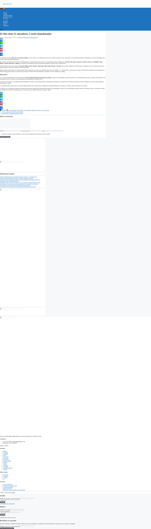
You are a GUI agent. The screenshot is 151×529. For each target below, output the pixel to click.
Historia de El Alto (7, 17)
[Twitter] (53, 44)
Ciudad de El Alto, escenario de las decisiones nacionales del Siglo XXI (18, 186)
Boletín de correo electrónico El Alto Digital (14, 490)
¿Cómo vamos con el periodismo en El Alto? (12, 112)
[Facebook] (53, 39)
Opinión (5, 14)
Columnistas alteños (8, 487)
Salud (4, 455)
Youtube (5, 477)
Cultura (5, 463)
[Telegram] (53, 47)
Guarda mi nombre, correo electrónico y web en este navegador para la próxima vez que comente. (26, 134)
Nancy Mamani (45, 110)
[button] (1, 30)
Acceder (13, 517)
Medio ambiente (7, 461)
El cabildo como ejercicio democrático (9, 181)
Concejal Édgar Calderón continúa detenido (12, 113)
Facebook (5, 476)
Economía (5, 19)
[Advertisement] (22, 150)
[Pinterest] (53, 49)
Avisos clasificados (8, 484)
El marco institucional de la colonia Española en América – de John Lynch (18, 177)
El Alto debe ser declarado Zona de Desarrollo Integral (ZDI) (15, 185)
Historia (5, 462)
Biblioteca (5, 22)
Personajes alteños (7, 15)
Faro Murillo (20, 110)
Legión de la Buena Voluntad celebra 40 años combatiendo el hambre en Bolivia (20, 179)
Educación (5, 456)
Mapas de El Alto (7, 488)
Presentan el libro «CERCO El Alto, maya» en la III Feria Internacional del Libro (20, 182)
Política (5, 451)
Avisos (5, 24)
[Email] (53, 52)
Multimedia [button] (6, 25)
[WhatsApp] (53, 42)
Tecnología (6, 459)
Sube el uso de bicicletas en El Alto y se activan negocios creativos (16, 178)
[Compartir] (53, 54)
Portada (5, 12)
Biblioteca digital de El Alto (10, 485)
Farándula (5, 466)
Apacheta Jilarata (12, 110)
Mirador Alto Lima (36, 110)
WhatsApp (5, 474)
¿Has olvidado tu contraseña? (7, 503)
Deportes (5, 21)
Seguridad (5, 458)
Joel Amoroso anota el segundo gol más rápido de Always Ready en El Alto (19, 184)
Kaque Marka (27, 110)
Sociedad (5, 18)
